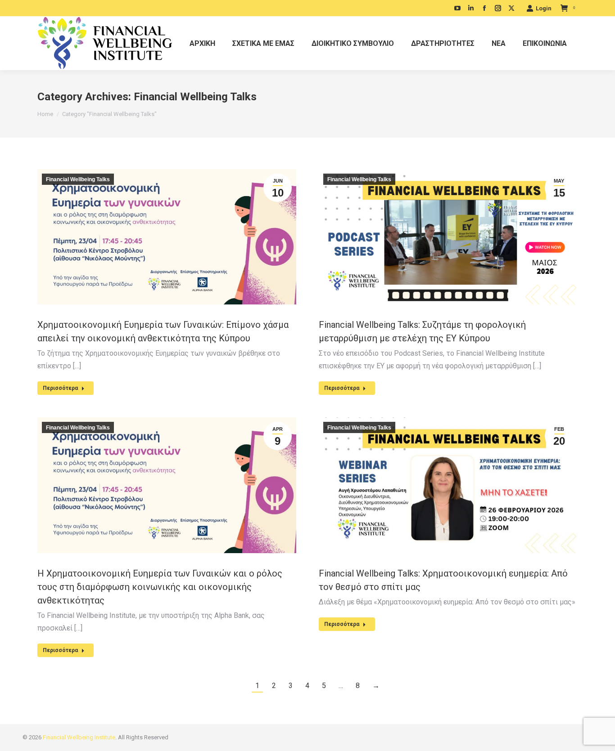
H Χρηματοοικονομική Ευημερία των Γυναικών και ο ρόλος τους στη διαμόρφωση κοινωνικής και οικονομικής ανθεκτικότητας (159, 587)
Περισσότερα (60, 388)
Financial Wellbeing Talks (78, 179)
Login (544, 8)
